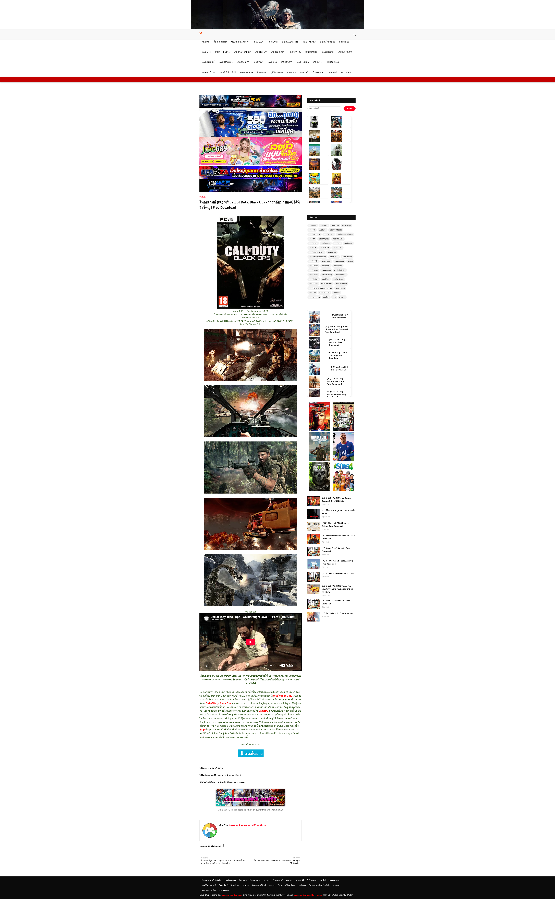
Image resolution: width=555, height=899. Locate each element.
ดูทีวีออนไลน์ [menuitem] (277, 72)
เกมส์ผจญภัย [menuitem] (328, 51)
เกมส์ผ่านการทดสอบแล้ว (317, 257)
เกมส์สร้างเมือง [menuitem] (226, 62)
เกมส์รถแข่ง (326, 266)
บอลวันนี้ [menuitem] (304, 72)
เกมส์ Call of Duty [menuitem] (242, 51)
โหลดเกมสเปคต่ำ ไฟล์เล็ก (319, 885)
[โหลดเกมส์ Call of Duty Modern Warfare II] (320, 463)
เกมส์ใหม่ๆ (325, 279)
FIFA (334, 297)
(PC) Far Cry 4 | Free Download (339, 381)
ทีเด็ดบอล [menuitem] (261, 72)
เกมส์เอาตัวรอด (338, 279)
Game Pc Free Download (229, 885)
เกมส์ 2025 (324, 225)
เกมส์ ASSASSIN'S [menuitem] (290, 41)
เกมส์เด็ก (312, 239)
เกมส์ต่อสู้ (337, 243)
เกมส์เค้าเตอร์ (328, 234)
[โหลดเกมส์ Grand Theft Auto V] (343, 403)
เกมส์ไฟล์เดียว (347, 257)
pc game (267, 880)
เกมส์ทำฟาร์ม (324, 248)
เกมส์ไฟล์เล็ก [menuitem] (303, 62)
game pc (342, 297)
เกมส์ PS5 (336, 293)
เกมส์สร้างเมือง (341, 275)
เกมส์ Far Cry (340, 288)
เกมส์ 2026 (335, 225)
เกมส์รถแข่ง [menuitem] (344, 41)
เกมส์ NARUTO (324, 293)
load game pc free (209, 890)
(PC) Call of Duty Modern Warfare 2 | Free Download (336, 329)
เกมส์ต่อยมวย (325, 243)
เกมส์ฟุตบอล (334, 257)
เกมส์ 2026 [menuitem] (258, 41)
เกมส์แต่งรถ (348, 243)
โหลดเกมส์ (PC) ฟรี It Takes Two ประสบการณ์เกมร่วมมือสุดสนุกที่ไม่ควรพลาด (337, 589)
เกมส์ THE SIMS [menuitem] (222, 51)
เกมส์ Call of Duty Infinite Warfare (320, 288)
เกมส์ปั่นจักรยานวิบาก (316, 252)
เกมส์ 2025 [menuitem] (273, 41)
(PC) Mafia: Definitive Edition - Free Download (338, 537)
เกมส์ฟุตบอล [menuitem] (311, 51)
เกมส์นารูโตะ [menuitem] (295, 51)
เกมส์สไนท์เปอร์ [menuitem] (327, 41)
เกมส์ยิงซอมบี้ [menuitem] (208, 62)
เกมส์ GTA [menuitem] (206, 51)
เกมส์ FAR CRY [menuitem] (309, 41)
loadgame (302, 885)
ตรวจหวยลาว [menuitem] (246, 72)
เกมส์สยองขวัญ (327, 275)
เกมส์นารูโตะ (337, 248)
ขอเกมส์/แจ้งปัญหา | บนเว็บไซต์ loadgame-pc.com (222, 782)
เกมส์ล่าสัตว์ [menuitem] (286, 62)
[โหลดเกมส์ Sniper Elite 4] (320, 433)
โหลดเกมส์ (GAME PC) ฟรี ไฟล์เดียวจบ (247, 825)
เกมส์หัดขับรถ (314, 279)
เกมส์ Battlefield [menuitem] (228, 72)
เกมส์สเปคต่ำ (313, 275)
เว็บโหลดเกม (312, 880)
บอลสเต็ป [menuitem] (332, 72)
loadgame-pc (334, 880)
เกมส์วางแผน (313, 270)
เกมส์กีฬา (312, 230)
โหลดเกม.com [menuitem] (220, 41)
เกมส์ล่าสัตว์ (338, 266)
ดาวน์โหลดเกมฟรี (209, 885)
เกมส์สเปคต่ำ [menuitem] (243, 62)
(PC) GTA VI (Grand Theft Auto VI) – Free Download (338, 562)
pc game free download (232, 895)
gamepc (289, 880)
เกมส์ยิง (350, 261)
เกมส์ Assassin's (326, 284)
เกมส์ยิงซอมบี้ (313, 266)
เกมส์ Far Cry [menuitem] (261, 51)
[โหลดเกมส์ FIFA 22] (343, 433)
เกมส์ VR (326, 297)
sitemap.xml (224, 890)
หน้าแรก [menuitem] (206, 41)
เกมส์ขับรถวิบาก (314, 234)
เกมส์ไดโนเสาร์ (338, 239)
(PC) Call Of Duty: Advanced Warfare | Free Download (336, 342)
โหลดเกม (243, 880)
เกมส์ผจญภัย (332, 252)
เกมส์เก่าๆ (322, 230)
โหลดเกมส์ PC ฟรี (259, 885)
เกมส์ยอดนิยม (339, 261)
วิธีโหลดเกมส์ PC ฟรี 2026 (211, 768)
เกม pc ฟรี (300, 880)
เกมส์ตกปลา (313, 243)
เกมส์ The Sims (314, 297)
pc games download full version (308, 895)
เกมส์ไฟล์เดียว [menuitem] (277, 51)
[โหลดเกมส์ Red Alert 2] (320, 403)
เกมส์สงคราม (326, 270)
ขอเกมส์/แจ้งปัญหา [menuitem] (240, 41)
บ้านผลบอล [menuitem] (318, 72)
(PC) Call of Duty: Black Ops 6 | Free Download (337, 368)
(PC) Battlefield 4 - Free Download (340, 316)
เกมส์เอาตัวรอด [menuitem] (209, 72)
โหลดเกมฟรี (278, 880)
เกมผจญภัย (312, 225)
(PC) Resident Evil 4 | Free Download (339, 394)
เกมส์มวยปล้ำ (326, 261)
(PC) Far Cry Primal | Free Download (340, 355)
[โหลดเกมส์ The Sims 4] (343, 463)
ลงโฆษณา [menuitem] (346, 72)
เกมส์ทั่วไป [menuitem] (318, 62)
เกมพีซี (323, 880)
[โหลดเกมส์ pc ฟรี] (250, 805)
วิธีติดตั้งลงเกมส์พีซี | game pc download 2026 (220, 775)
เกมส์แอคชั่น (313, 284)
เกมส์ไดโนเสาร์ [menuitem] (345, 51)
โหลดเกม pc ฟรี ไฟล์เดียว (212, 880)
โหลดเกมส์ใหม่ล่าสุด (286, 885)
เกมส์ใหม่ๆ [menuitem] (258, 62)
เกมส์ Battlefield (341, 284)
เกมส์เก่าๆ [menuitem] (272, 62)
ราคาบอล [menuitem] (291, 72)
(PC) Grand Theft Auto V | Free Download (336, 550)
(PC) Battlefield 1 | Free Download (338, 613)
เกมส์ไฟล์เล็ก (313, 261)
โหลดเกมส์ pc (255, 880)
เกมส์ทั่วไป (312, 248)
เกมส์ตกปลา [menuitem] (333, 62)
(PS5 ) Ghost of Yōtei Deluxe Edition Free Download (335, 524)
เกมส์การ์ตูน (346, 225)
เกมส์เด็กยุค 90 (324, 239)
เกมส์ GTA (312, 293)
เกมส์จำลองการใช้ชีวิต (345, 234)
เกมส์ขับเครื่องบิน (336, 230)
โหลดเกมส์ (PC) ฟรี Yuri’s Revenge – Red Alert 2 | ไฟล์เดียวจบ (338, 499)
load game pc (230, 880)
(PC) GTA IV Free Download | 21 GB (338, 573)
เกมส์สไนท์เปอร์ (339, 270)
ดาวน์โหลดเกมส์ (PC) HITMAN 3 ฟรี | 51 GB (338, 512)
